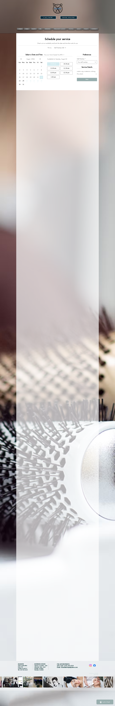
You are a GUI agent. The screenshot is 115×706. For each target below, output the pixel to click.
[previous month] (21, 59)
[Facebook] (94, 665)
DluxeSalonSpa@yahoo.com (69, 667)
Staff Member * (81, 59)
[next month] (40, 59)
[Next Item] (110, 682)
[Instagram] (90, 665)
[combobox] (87, 62)
